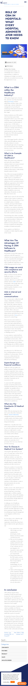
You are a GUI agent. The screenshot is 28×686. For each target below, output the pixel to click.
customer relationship (13, 414)
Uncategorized (7, 660)
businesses (11, 101)
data (14, 282)
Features (4, 651)
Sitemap (22, 680)
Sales (3, 657)
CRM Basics (5, 647)
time (16, 315)
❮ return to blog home (11, 4)
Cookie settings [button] (6, 682)
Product (4, 654)
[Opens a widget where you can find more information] (22, 683)
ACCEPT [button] (12, 681)
